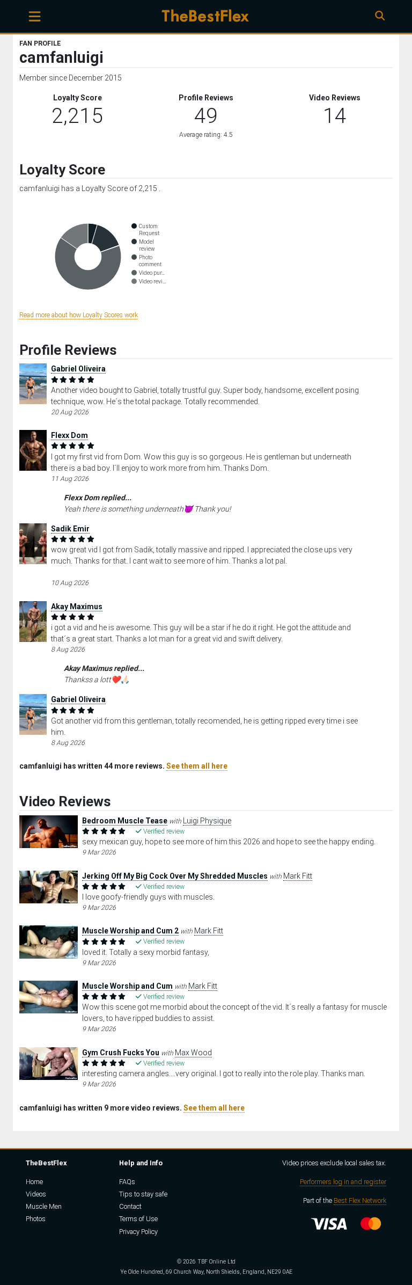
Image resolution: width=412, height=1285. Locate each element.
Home (34, 1182)
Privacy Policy (138, 1232)
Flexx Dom (69, 435)
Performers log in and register (343, 1182)
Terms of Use (138, 1219)
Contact (130, 1206)
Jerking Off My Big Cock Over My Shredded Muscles (175, 876)
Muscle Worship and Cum (127, 986)
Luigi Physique (207, 820)
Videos (36, 1194)
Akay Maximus (76, 606)
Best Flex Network (360, 1200)
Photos (36, 1219)
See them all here (196, 766)
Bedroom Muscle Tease (124, 820)
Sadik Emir (70, 528)
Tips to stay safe (143, 1194)
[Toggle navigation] (34, 16)
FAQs (127, 1182)
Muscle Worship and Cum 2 (130, 930)
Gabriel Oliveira (78, 368)
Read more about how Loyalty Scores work (78, 315)
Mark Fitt (297, 876)
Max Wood (193, 1052)
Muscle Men (44, 1206)
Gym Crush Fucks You (120, 1052)
